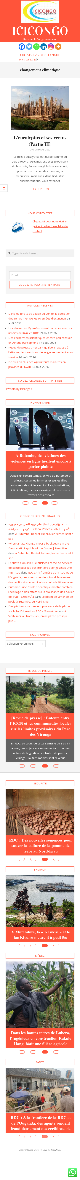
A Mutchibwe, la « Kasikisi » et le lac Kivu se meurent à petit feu (40, 934)
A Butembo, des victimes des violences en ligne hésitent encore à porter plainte (40, 461)
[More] (58, 46)
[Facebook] (22, 46)
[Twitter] (29, 46)
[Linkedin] (43, 46)
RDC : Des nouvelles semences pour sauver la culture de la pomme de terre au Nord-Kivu (40, 845)
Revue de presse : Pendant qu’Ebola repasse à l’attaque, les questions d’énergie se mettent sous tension (40, 352)
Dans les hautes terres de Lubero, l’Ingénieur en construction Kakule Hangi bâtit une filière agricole (40, 1038)
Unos (36, 1155)
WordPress (55, 1155)
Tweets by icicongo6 (19, 389)
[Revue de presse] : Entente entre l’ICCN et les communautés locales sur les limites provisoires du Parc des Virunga (40, 726)
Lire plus (40, 189)
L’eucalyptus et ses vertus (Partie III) (40, 140)
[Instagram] (51, 46)
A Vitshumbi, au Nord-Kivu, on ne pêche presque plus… (38, 616)
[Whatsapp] (36, 46)
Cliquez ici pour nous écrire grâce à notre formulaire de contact (50, 226)
